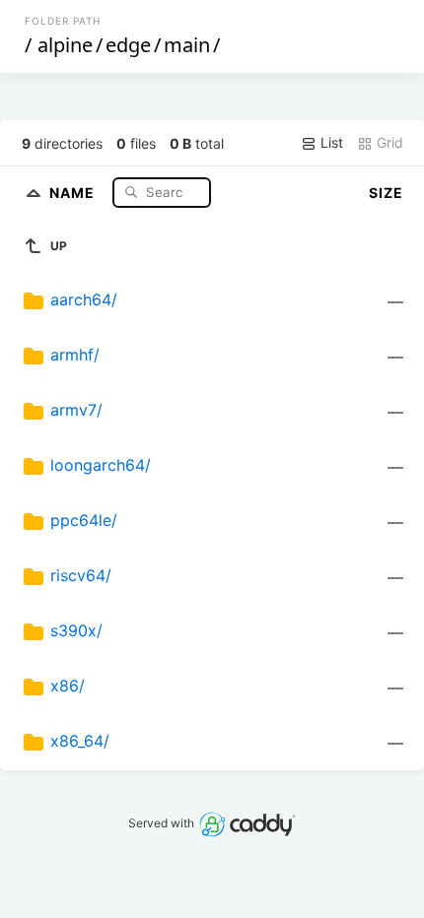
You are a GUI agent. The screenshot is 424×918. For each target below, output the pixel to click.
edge (128, 45)
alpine (65, 45)
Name (74, 191)
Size (386, 192)
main (187, 45)
